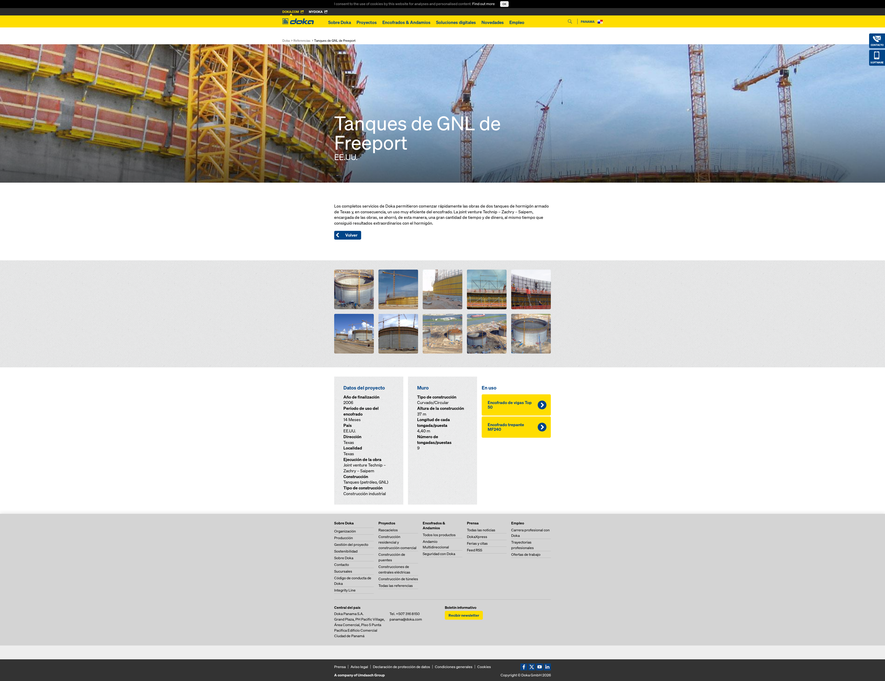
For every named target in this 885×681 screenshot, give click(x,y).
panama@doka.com (405, 619)
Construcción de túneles (398, 578)
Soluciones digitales (456, 22)
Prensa (340, 666)
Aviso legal (359, 666)
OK (504, 4)
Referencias (301, 40)
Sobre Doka (339, 22)
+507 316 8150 (408, 613)
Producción (343, 537)
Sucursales (343, 571)
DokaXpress (477, 536)
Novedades (492, 22)
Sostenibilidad (345, 551)
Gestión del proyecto (351, 544)
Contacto (341, 564)
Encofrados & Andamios (406, 22)
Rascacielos (388, 529)
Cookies (484, 666)
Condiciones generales (453, 666)
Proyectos (367, 22)
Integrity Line (345, 590)
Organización (345, 531)
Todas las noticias (481, 529)
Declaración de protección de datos (401, 666)
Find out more (484, 3)
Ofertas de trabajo (525, 554)
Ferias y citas (477, 543)
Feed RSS (474, 550)
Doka (286, 40)
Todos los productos (439, 534)
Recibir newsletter (463, 615)
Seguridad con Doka (439, 553)
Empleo (516, 22)
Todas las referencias (395, 585)
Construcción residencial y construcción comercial (397, 542)
